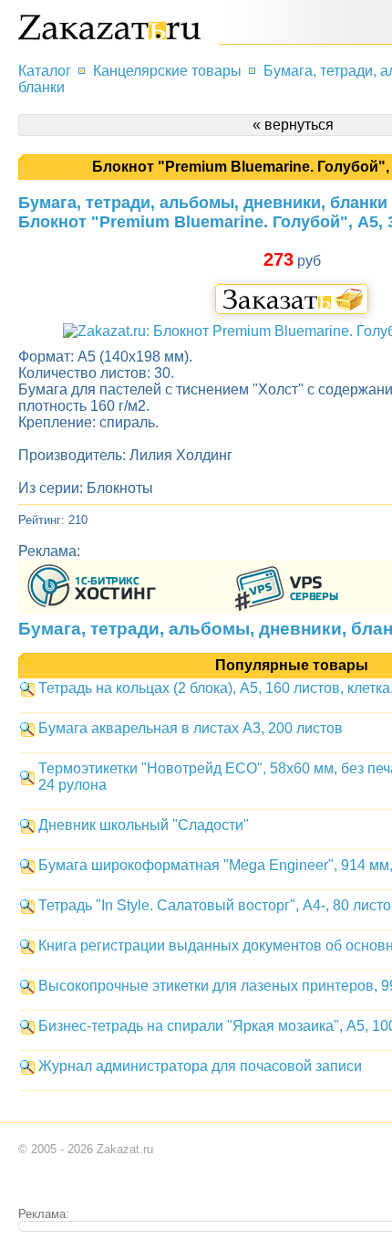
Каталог (44, 71)
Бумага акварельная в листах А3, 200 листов (190, 728)
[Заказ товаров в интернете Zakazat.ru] (109, 35)
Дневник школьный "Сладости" (143, 825)
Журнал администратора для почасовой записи (200, 1066)
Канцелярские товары (167, 71)
